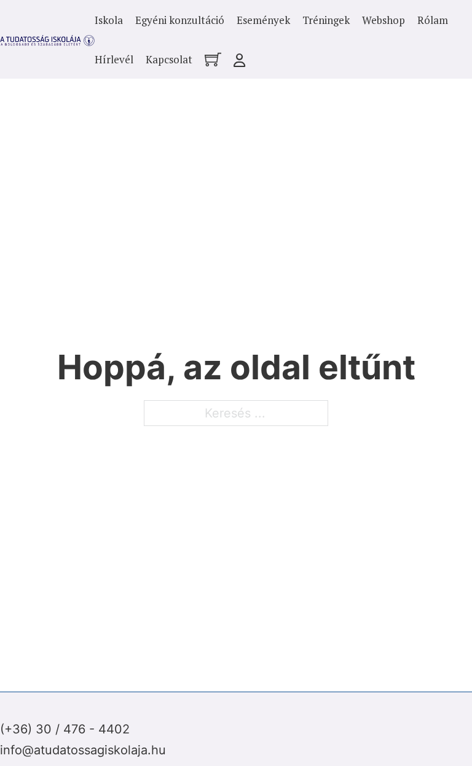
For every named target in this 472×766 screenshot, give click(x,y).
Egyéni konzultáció (179, 20)
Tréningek (326, 20)
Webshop (383, 20)
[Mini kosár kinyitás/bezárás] (213, 59)
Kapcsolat (169, 59)
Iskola (109, 20)
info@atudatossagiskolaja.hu (83, 750)
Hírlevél (114, 59)
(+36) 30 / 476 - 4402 (65, 729)
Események (263, 20)
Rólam (432, 20)
